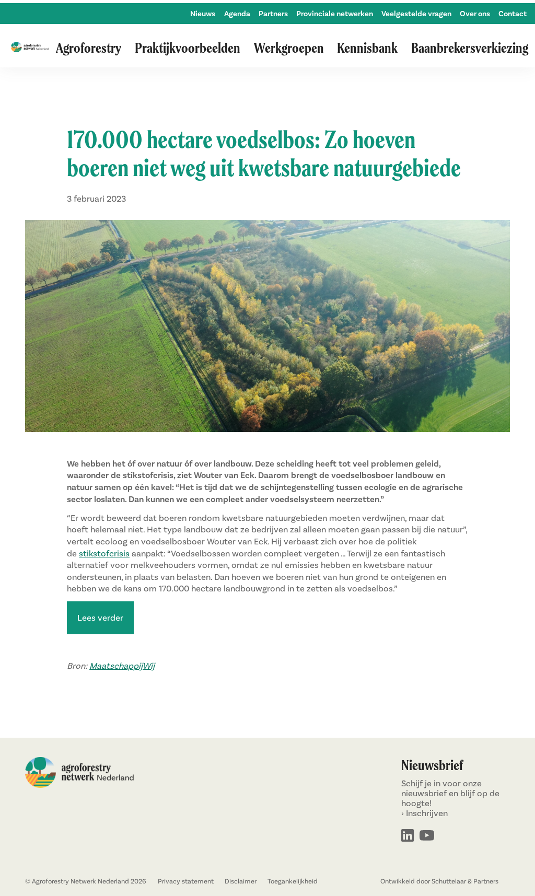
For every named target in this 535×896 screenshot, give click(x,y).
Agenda (237, 13)
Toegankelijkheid (293, 881)
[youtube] (427, 836)
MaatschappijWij (122, 665)
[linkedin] (407, 836)
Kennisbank (367, 48)
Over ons (475, 13)
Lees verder (100, 617)
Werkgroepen (289, 48)
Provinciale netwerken (334, 13)
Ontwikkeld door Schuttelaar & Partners (439, 881)
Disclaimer (241, 881)
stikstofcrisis (104, 553)
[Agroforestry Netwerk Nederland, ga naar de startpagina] (30, 48)
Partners (273, 13)
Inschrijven (427, 812)
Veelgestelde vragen (416, 13)
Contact (512, 13)
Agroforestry (88, 48)
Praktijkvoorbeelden (187, 48)
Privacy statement (186, 881)
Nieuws (202, 13)
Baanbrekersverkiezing (469, 48)
